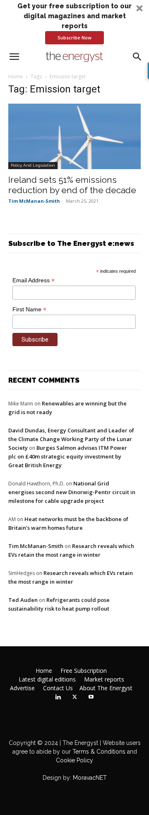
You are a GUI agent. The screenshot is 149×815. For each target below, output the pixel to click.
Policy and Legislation (33, 165)
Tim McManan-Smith (34, 201)
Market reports (104, 679)
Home (15, 76)
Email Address (33, 280)
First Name (29, 309)
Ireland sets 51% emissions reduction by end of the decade (72, 185)
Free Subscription (83, 670)
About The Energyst (105, 688)
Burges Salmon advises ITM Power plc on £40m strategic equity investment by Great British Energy (67, 456)
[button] (74, 23)
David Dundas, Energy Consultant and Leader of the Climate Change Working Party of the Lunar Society (71, 439)
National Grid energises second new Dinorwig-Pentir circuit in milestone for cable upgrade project (71, 492)
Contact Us (58, 688)
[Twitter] (74, 697)
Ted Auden (23, 600)
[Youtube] (91, 697)
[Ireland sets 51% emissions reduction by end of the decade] (74, 136)
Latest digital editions (47, 679)
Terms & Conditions (98, 751)
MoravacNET (90, 777)
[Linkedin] (58, 697)
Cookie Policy (74, 760)
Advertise (22, 688)
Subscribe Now (74, 37)
